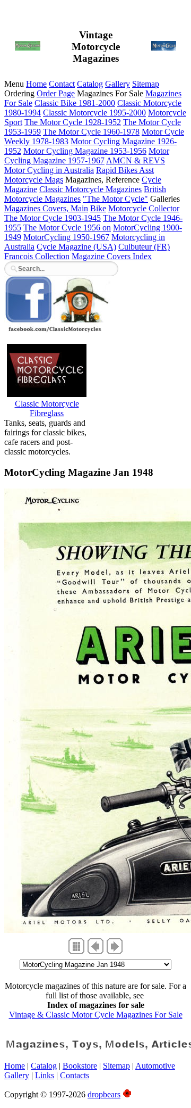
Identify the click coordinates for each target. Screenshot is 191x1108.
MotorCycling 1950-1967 (66, 237)
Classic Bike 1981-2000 (74, 103)
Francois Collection (37, 256)
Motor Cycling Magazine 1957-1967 (86, 155)
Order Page (56, 93)
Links (44, 1075)
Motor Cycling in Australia (49, 170)
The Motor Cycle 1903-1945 (52, 217)
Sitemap (145, 83)
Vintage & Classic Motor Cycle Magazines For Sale (96, 1014)
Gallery (117, 83)
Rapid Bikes (117, 170)
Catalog (90, 83)
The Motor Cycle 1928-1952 (72, 122)
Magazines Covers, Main (46, 208)
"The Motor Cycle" (115, 198)
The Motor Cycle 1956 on (67, 227)
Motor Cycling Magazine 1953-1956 (84, 150)
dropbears (104, 1094)
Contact (62, 83)
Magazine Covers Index (112, 256)
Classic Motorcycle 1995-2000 (94, 112)
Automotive (155, 1065)
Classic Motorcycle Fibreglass (47, 408)
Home (36, 83)
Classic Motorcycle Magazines (90, 189)
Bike (98, 208)
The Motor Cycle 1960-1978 (91, 131)
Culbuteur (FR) (144, 246)
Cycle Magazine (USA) (76, 246)
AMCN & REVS (135, 160)
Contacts (74, 1075)
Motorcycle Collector (143, 208)
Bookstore (80, 1065)
